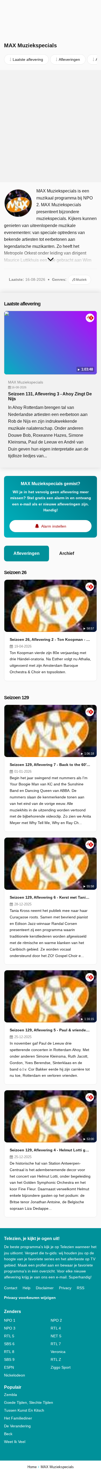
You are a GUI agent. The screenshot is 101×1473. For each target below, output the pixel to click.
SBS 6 (9, 1344)
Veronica (58, 1351)
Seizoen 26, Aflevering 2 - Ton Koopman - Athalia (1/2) (50, 639)
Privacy (65, 1288)
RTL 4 (56, 1328)
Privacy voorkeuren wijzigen (30, 1297)
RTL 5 (9, 1336)
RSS (80, 1288)
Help (26, 1288)
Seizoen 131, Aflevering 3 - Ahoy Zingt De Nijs (50, 396)
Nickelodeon (14, 1375)
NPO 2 (56, 1320)
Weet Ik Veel (14, 1441)
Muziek (81, 280)
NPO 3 (9, 1328)
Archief (66, 553)
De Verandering (17, 1426)
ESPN (9, 1367)
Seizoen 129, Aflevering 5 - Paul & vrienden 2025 (50, 1030)
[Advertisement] (50, 126)
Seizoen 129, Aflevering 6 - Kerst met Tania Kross (50, 897)
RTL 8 (9, 1351)
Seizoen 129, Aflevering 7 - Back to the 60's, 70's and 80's (50, 764)
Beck (8, 1434)
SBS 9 (9, 1359)
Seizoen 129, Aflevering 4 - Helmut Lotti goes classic (50, 1150)
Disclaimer (45, 1288)
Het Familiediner (18, 1418)
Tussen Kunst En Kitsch (24, 1410)
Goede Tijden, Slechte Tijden (28, 1402)
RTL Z (56, 1359)
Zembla (10, 1394)
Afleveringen (26, 553)
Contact (10, 1288)
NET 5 (56, 1336)
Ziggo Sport (61, 1367)
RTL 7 (56, 1344)
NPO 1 (9, 1320)
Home (32, 1467)
